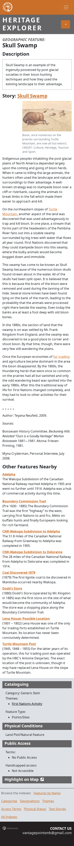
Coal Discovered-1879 (18, 572)
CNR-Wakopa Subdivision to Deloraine (32, 552)
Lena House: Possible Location (26, 618)
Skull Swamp (32, 95)
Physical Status (35, 809)
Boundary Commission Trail (24, 501)
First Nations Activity (27, 704)
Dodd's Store (12, 588)
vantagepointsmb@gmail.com (47, 832)
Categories (9, 801)
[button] (65, 24)
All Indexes (9, 817)
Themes (48, 801)
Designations (30, 801)
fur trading (61, 356)
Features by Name (47, 793)
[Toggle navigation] (66, 7)
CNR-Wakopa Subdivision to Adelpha (31, 531)
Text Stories (57, 809)
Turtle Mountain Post (19, 644)
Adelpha (8, 474)
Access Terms (11, 809)
